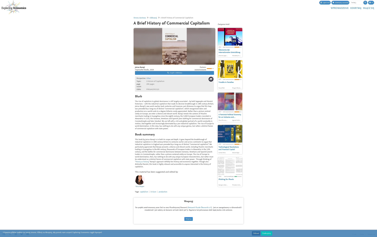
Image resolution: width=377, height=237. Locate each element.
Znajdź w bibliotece (175, 73)
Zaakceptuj (266, 233)
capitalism (144, 192)
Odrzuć (256, 233)
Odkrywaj (355, 8)
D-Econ (153, 192)
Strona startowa (140, 18)
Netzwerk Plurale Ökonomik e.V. (199, 207)
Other (148, 78)
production (163, 192)
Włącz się (368, 8)
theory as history (142, 162)
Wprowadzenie (340, 8)
